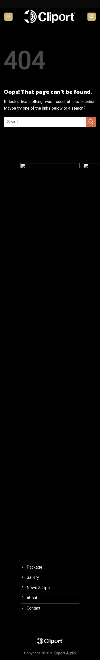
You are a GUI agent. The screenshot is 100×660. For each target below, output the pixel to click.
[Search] (91, 17)
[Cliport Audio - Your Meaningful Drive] (50, 16)
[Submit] (91, 122)
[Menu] (8, 17)
